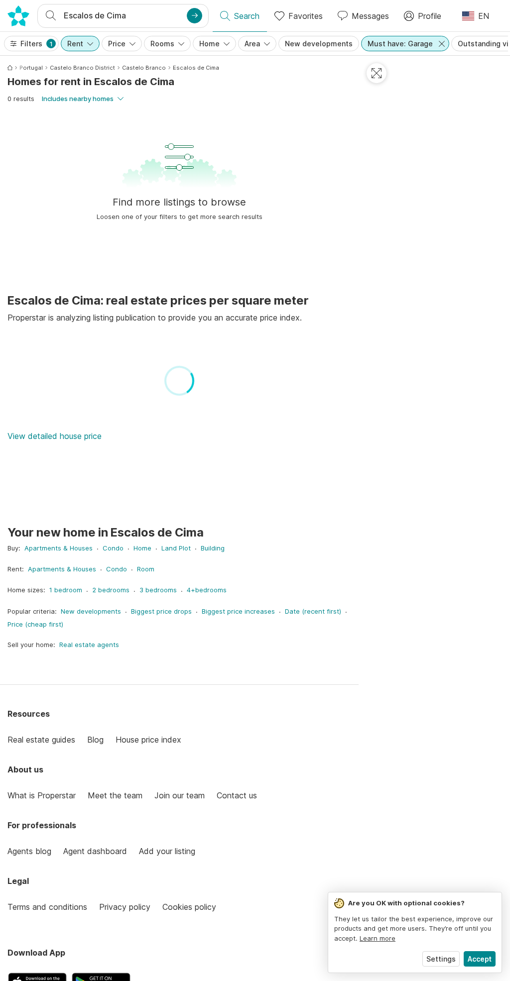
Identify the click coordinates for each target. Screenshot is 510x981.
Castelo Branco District (82, 67)
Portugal (31, 67)
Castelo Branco (144, 67)
